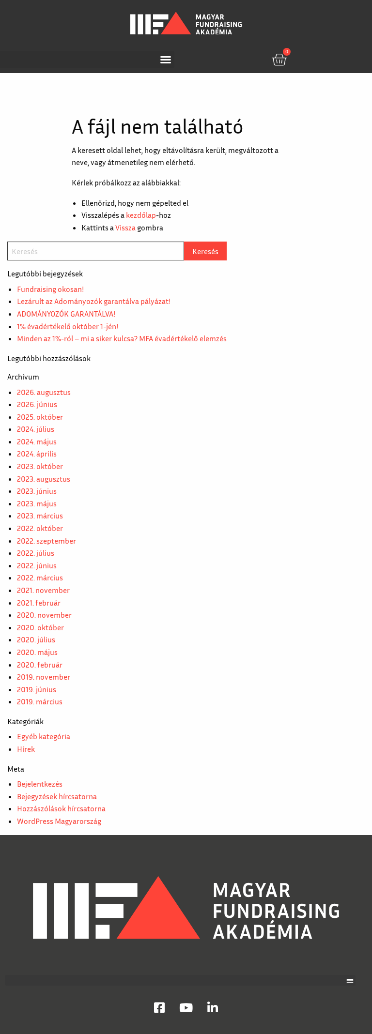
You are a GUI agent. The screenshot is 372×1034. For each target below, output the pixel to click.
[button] (87, 59)
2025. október (40, 417)
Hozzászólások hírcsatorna (61, 808)
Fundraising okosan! (50, 289)
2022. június (37, 565)
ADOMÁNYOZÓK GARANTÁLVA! (66, 314)
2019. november (43, 677)
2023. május (37, 503)
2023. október (40, 466)
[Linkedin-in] (213, 1007)
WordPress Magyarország (59, 821)
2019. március (39, 701)
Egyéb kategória (43, 736)
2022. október (40, 528)
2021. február (39, 603)
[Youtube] (186, 1007)
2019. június (36, 689)
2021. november (43, 590)
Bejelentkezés (39, 784)
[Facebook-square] (159, 1007)
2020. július (36, 639)
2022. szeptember (46, 541)
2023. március (40, 515)
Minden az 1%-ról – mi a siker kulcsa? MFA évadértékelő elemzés (122, 338)
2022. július (35, 553)
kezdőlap (141, 215)
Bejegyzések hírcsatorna (57, 796)
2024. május (37, 441)
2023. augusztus (43, 479)
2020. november (44, 615)
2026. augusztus (44, 392)
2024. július (35, 429)
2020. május (37, 652)
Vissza (125, 227)
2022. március (40, 577)
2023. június (37, 491)
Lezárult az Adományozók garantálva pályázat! (93, 301)
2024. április (37, 453)
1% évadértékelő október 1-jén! (67, 326)
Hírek (26, 749)
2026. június (37, 404)
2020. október (40, 627)
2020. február (39, 664)
